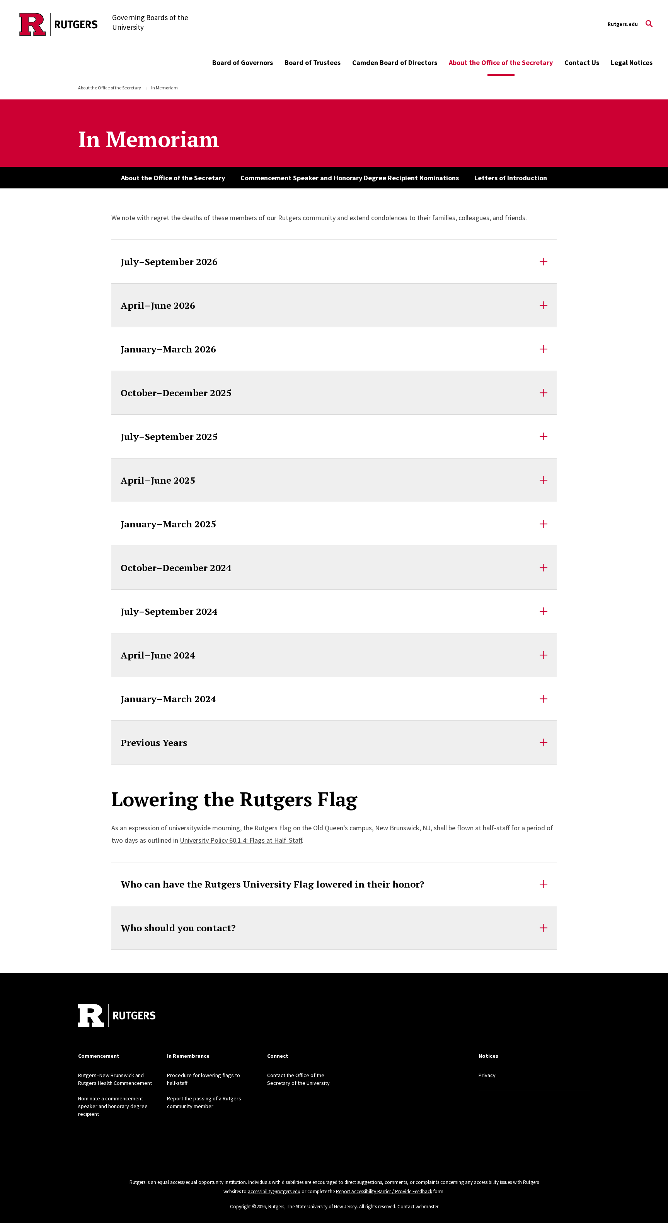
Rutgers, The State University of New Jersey (312, 1206)
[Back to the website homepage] (58, 24)
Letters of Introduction (510, 177)
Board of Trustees (313, 62)
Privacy (487, 1075)
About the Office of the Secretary (501, 62)
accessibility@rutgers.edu (274, 1191)
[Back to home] (116, 1016)
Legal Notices (632, 62)
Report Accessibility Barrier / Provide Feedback (384, 1191)
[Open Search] (649, 24)
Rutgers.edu (623, 24)
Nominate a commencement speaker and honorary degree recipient (113, 1106)
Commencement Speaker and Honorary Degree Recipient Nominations (349, 177)
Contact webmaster (417, 1206)
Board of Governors (242, 62)
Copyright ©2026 (248, 1206)
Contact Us (581, 62)
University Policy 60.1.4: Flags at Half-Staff (241, 840)
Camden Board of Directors (394, 62)
